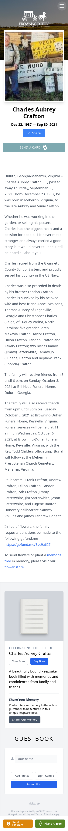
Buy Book (39, 661)
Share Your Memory (24, 719)
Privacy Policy (23, 814)
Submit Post (34, 784)
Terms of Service (44, 814)
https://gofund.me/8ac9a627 (27, 544)
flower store (14, 567)
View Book (18, 661)
